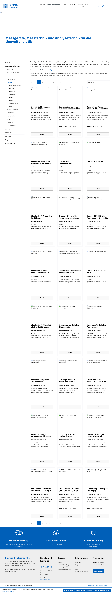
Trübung (11, 100)
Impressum (91, 585)
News (76, 569)
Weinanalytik (11, 76)
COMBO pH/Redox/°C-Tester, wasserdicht (67, 380)
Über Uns (8, 133)
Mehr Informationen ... (9, 591)
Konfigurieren (68, 590)
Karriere (8, 136)
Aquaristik (10, 69)
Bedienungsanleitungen (65, 567)
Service (7, 129)
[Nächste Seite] (57, 82)
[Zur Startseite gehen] (12, 6)
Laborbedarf (10, 113)
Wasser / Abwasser (12, 109)
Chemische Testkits (13, 103)
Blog (6, 140)
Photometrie (12, 91)
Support (60, 562)
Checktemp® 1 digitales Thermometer (96, 326)
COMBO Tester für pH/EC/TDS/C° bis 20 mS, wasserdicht (97, 380)
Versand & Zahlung (63, 565)
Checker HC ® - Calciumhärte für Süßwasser (66, 162)
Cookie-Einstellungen (81, 571)
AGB (97, 585)
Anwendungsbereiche (12, 66)
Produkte (8, 62)
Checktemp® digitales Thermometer (40, 380)
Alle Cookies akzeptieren (101, 590)
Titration (11, 97)
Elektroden (11, 88)
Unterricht (10, 122)
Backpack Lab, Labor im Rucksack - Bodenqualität (69, 108)
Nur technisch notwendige (84, 590)
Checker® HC (12, 94)
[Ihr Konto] (103, 6)
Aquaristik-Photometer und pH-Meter (40, 108)
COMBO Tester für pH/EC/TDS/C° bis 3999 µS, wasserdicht (42, 435)
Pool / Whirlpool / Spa (13, 73)
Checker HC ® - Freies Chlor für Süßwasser (42, 217)
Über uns (78, 562)
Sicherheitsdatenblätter (65, 569)
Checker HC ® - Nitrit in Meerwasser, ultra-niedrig (97, 217)
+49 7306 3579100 (46, 567)
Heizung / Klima (11, 126)
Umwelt (9, 82)
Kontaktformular (45, 580)
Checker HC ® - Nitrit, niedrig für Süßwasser (40, 271)
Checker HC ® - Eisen (95, 161)
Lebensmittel (11, 79)
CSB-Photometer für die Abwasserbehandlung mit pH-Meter (41, 490)
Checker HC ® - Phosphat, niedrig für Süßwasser (41, 326)
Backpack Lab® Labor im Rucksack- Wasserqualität (97, 108)
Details (42, 134)
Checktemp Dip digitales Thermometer (69, 326)
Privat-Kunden (10, 143)
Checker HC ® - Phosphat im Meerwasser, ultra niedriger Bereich (70, 271)
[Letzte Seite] (61, 82)
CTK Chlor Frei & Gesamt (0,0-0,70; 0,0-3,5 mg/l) (69, 490)
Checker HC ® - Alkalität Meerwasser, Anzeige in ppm (41, 162)
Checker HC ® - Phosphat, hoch (97, 271)
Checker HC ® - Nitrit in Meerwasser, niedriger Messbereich (68, 217)
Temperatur (12, 106)
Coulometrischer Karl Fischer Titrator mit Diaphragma (95, 435)
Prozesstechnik (11, 116)
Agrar (8, 119)
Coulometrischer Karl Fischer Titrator (67, 435)
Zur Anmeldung (98, 571)
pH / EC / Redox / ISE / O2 (15, 85)
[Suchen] (98, 6)
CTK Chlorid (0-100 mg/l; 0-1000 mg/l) (98, 490)
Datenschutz (103, 585)
